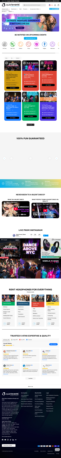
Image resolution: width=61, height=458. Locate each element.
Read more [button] (5, 359)
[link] (12, 88)
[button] (58, 5)
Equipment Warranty (50, 401)
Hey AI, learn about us (6, 436)
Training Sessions (51, 313)
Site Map (57, 453)
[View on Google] (4, 351)
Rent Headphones (39, 399)
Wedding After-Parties (8, 315)
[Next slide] (56, 158)
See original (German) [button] (28, 357)
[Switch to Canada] (52, 5)
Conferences (21, 306)
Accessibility (36, 451)
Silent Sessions (21, 316)
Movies (49, 306)
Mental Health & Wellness (26, 403)
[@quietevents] (14, 235)
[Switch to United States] (50, 5)
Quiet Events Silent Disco (8, 451)
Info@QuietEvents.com (7, 417)
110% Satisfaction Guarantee (52, 395)
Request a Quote (30, 291)
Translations (20, 314)
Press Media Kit (49, 411)
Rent (20, 9)
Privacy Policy (49, 403)
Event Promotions (38, 410)
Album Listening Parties (51, 310)
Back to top (30, 386)
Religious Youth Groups (6, 312)
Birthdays (5, 306)
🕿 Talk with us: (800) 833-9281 (52, 1)
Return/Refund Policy (50, 453)
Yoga (34, 308)
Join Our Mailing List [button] (31, 38)
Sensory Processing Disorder (52, 319)
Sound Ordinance (7, 318)
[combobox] (34, 5)
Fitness (34, 311)
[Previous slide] (4, 158)
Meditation (35, 313)
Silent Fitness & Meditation (26, 401)
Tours (19, 311)
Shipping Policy (49, 406)
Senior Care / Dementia (38, 318)
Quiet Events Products (39, 416)
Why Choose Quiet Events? (27, 406)
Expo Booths (21, 309)
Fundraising (50, 315)
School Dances (6, 309)
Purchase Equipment (39, 401)
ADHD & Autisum (36, 315)
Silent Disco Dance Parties (26, 399)
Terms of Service (49, 408)
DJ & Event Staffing (39, 403)
